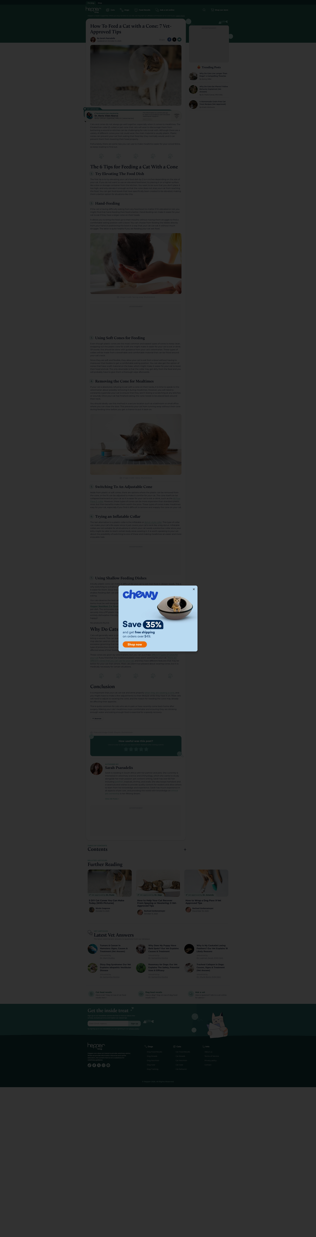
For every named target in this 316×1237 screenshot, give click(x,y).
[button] (194, 589)
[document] (158, 618)
